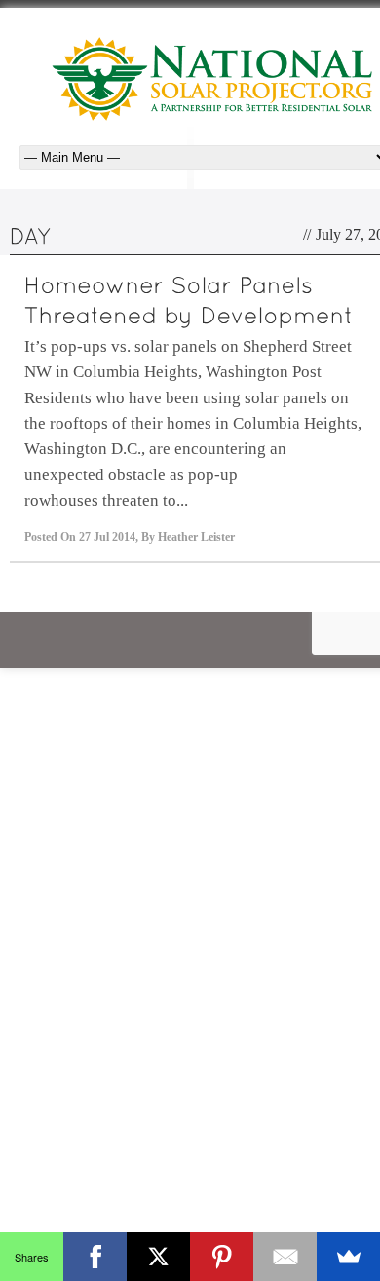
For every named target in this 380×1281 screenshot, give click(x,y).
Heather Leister (196, 537)
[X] (158, 1256)
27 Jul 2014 (107, 537)
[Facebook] (95, 1256)
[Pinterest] (221, 1256)
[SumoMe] (348, 1256)
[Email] (285, 1256)
